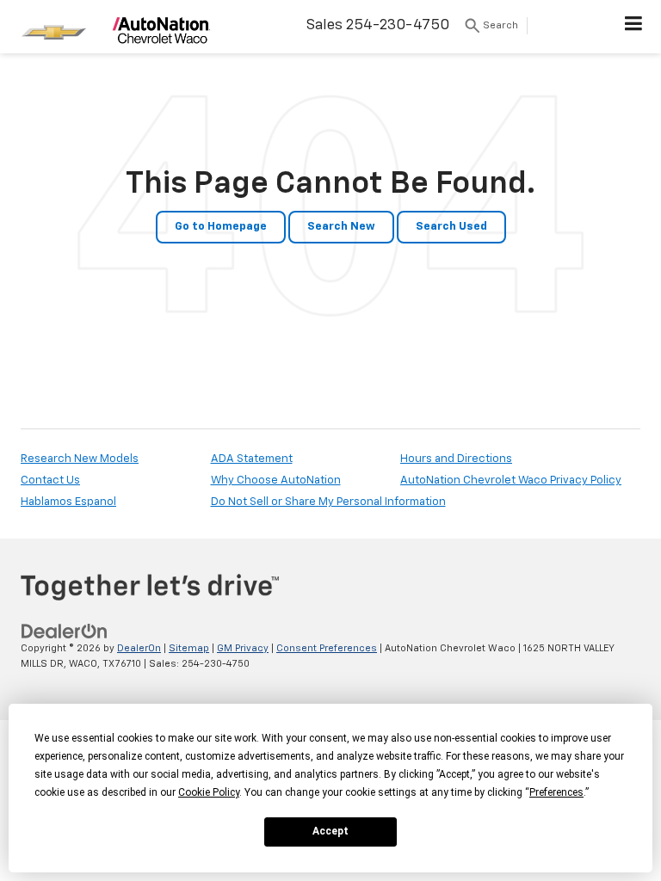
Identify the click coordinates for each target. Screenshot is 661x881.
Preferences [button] (556, 792)
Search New (341, 226)
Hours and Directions (456, 459)
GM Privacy (243, 648)
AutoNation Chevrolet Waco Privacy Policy (510, 480)
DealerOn (139, 648)
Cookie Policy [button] (208, 792)
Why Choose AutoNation (276, 480)
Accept (330, 831)
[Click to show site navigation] (634, 26)
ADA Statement (252, 459)
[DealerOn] (64, 631)
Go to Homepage (221, 226)
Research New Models (80, 459)
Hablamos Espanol (68, 502)
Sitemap (189, 648)
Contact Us (50, 480)
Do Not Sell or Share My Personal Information (328, 502)
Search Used (451, 226)
